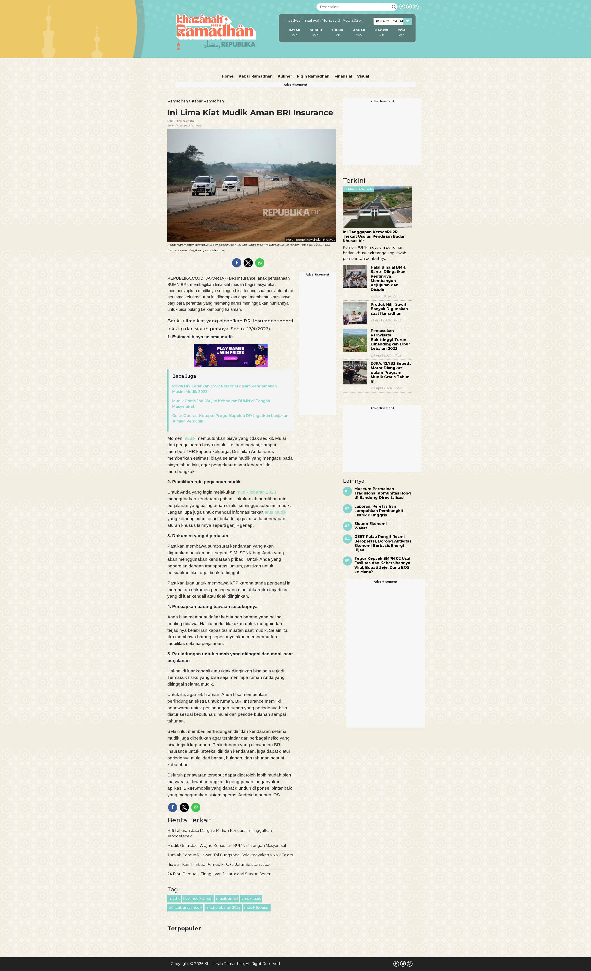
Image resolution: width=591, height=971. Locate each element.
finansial (343, 76)
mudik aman (227, 898)
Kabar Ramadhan (256, 76)
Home (228, 76)
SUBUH (316, 30)
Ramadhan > (179, 101)
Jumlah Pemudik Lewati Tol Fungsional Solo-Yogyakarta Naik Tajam (230, 855)
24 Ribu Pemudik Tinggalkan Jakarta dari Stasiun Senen (219, 874)
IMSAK (294, 30)
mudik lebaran (256, 907)
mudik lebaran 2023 (255, 492)
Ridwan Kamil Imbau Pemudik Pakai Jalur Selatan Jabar (219, 864)
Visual (363, 76)
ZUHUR (337, 30)
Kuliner (285, 76)
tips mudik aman (197, 898)
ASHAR (359, 30)
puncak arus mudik (185, 907)
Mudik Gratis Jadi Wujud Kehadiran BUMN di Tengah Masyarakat (226, 845)
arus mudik (274, 512)
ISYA (402, 30)
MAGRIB (381, 30)
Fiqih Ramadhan (313, 76)
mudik (189, 438)
